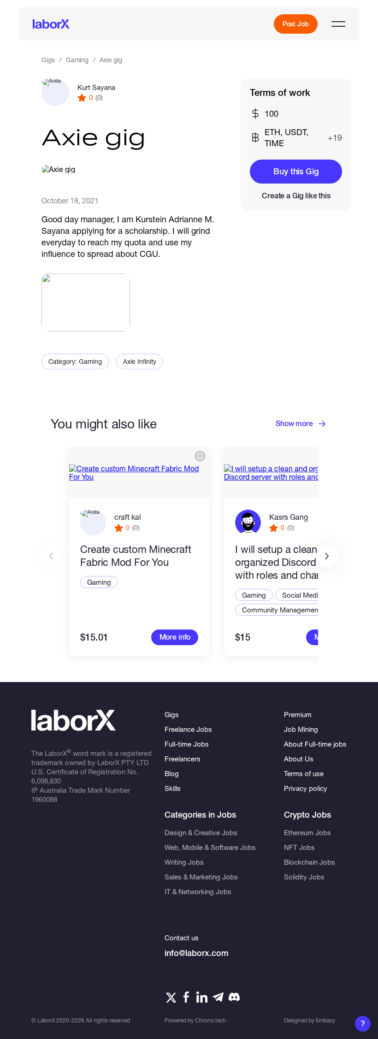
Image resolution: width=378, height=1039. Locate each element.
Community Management (281, 610)
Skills (173, 788)
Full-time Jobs (187, 744)
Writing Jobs (184, 862)
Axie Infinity (139, 361)
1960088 (44, 799)
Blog (172, 773)
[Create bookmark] (200, 456)
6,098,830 (46, 781)
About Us (298, 758)
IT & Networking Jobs (198, 891)
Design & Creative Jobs (201, 832)
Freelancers (183, 758)
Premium (298, 714)
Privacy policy (305, 788)
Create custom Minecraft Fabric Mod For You (135, 555)
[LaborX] (51, 24)
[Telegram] (218, 997)
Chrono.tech (210, 1020)
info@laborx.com (197, 953)
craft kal (127, 516)
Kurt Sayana (96, 87)
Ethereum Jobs (307, 832)
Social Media (302, 595)
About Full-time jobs (315, 744)
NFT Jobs (299, 847)
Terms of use (304, 773)
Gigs (47, 60)
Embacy (325, 1020)
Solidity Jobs (304, 877)
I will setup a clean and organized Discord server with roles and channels (290, 562)
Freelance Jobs (188, 729)
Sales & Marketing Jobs (201, 877)
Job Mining (301, 729)
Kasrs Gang (288, 516)
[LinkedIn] (201, 997)
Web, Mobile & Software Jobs (210, 847)
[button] (327, 556)
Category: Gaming (75, 361)
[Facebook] (186, 997)
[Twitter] (170, 997)
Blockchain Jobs (309, 862)
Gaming (77, 60)
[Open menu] (338, 24)
